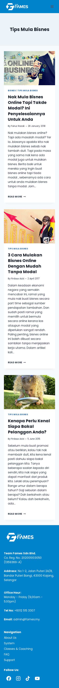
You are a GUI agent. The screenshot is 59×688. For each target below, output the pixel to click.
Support (9, 660)
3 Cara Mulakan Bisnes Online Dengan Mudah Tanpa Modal (25, 263)
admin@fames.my (26, 619)
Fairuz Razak (18, 126)
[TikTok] (27, 678)
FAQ (6, 654)
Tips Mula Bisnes (28, 90)
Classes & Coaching (18, 649)
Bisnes (12, 90)
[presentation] (29, 68)
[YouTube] (37, 678)
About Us (10, 638)
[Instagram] (18, 678)
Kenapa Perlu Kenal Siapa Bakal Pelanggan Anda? (29, 426)
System (9, 643)
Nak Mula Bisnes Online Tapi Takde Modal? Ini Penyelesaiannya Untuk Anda (27, 108)
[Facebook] (8, 678)
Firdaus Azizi (17, 278)
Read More (17, 196)
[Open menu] (52, 6)
